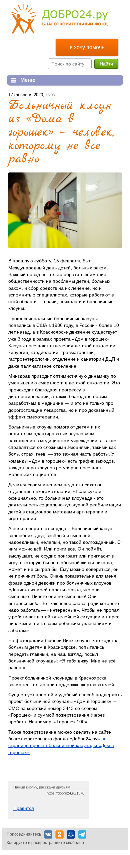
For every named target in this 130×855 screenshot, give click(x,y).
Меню (21, 80)
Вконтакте (48, 834)
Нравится (23, 808)
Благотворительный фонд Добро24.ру (59, 18)
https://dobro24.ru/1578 (65, 793)
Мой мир (71, 834)
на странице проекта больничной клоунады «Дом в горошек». (61, 745)
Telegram (82, 834)
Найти (106, 64)
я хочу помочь (87, 47)
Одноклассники (59, 834)
